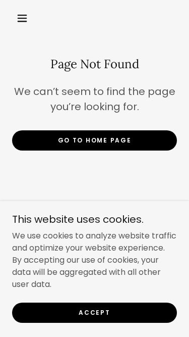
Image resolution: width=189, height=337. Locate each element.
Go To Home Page (95, 140)
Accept (94, 312)
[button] (22, 18)
